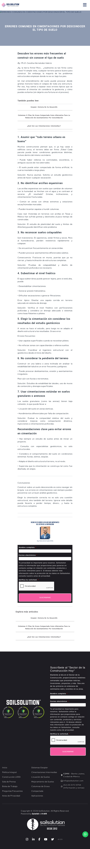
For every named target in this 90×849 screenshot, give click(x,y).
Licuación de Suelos (40, 777)
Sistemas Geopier (39, 767)
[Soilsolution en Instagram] (27, 839)
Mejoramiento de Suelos (42, 781)
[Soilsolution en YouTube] (45, 839)
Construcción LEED (11, 777)
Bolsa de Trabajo (9, 786)
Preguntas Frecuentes (12, 791)
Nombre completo (27, 547)
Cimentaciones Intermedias (44, 772)
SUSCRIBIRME (45, 597)
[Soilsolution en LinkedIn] (33, 839)
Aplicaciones (37, 796)
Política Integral (9, 772)
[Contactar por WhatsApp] (85, 834)
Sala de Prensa (9, 781)
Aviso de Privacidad (11, 796)
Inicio (4, 767)
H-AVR (44, 814)
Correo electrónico (28, 555)
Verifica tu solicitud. (29, 580)
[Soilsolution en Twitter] (52, 839)
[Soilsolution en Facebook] (39, 839)
